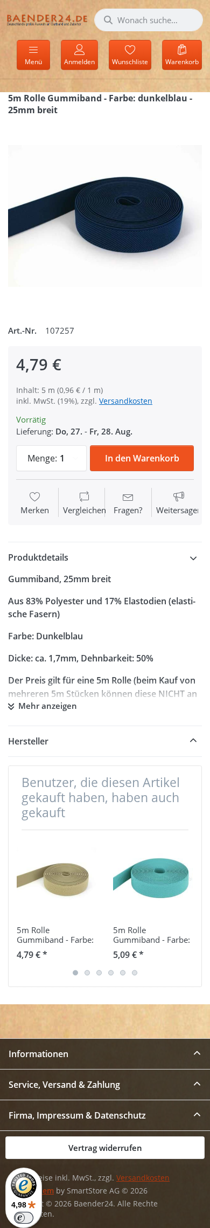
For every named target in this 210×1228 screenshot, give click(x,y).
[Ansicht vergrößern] (105, 216)
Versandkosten (125, 401)
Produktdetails (38, 557)
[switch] (23, 1218)
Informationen (38, 1054)
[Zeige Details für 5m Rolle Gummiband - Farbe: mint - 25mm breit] (153, 878)
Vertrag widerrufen (105, 1147)
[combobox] (148, 20)
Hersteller (28, 741)
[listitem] (105, 216)
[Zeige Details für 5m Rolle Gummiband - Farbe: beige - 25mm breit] (56, 878)
